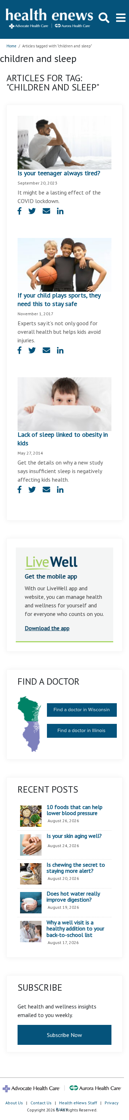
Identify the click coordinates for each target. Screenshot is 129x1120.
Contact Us (41, 1102)
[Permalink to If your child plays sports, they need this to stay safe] (64, 264)
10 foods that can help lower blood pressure (74, 810)
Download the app (47, 628)
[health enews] (50, 19)
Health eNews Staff (78, 1102)
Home (11, 45)
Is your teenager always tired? (59, 173)
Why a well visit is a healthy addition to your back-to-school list (75, 928)
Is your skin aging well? (74, 836)
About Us (14, 1102)
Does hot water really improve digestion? (73, 897)
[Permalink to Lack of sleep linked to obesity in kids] (64, 403)
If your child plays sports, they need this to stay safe (59, 299)
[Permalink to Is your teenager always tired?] (64, 141)
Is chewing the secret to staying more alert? (76, 868)
